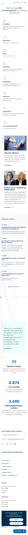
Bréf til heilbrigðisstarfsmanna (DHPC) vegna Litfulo (12, 274)
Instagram (7, 444)
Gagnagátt (4, 469)
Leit (21, 2)
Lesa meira (7, 165)
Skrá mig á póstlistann (24, 434)
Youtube (15, 444)
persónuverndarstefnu (14, 439)
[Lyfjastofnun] (7, 3)
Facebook (3, 444)
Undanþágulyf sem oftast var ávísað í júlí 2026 (13, 259)
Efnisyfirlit (24, 2)
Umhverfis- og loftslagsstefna (10, 475)
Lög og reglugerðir (6, 466)
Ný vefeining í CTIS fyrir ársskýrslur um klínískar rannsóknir (12, 241)
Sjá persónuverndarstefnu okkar (14, 516)
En (14, 2)
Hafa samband (6, 460)
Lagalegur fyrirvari (6, 472)
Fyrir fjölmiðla (5, 463)
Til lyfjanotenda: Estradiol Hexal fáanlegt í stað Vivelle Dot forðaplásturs (14, 228)
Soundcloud (11, 444)
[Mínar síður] (17, 2)
